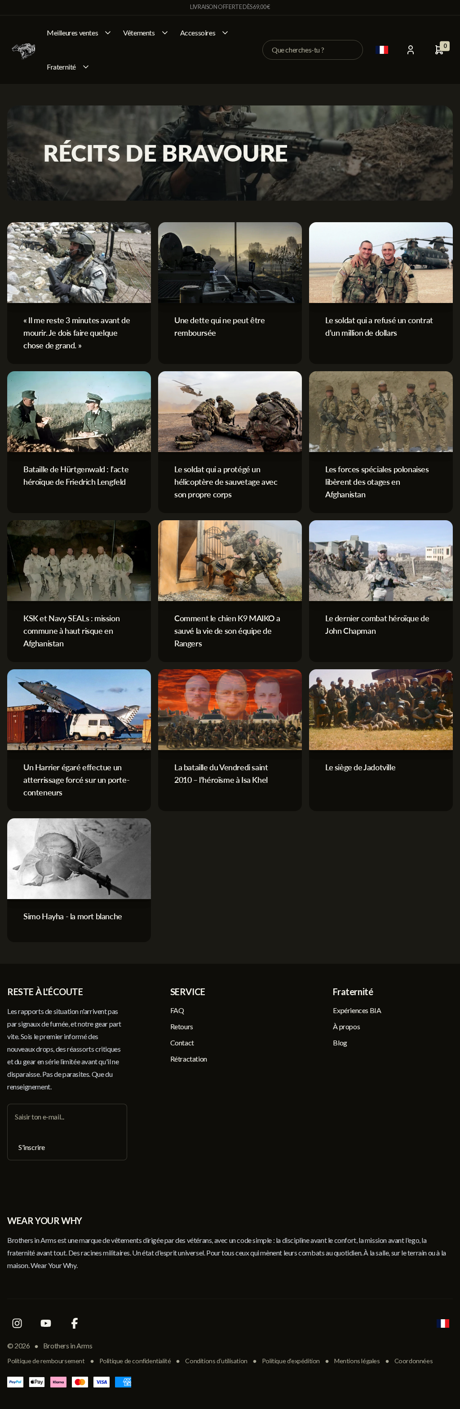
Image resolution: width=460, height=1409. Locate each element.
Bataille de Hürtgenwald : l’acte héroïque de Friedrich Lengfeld (75, 475)
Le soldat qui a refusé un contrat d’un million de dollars (379, 326)
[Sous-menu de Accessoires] (225, 33)
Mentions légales (357, 1361)
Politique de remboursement (46, 1361)
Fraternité (61, 66)
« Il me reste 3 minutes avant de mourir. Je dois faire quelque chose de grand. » (76, 332)
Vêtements (139, 32)
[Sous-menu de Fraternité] (86, 67)
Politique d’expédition (291, 1361)
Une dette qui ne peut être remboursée (219, 326)
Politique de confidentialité (135, 1361)
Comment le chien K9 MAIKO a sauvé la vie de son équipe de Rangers (227, 630)
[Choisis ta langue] (382, 50)
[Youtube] (46, 1323)
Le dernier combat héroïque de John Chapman (377, 624)
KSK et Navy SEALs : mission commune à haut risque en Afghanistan (71, 630)
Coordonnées (413, 1361)
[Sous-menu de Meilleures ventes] (108, 33)
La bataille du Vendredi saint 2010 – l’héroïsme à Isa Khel (221, 773)
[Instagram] (17, 1323)
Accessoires (198, 32)
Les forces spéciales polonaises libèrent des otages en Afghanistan (377, 481)
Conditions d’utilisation (216, 1361)
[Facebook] (74, 1323)
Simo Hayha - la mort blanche (72, 916)
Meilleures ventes (72, 32)
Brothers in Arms (68, 1345)
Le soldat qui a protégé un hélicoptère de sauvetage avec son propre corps (225, 481)
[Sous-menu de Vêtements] (165, 33)
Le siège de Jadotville (360, 767)
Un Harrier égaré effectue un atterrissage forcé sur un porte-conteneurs (76, 779)
